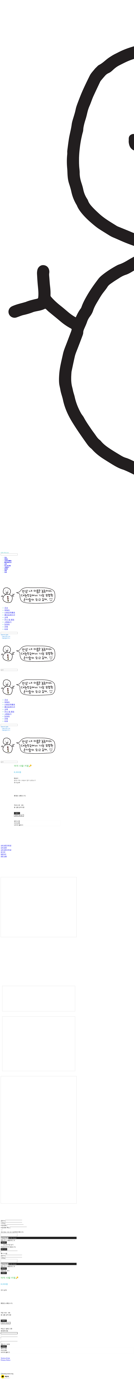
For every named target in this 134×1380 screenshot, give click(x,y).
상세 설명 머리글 (6, 845)
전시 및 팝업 (7, 565)
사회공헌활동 (7, 560)
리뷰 (5, 572)
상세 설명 (4, 848)
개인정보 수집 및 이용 (7, 1232)
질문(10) (3, 854)
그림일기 (6, 567)
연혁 (5, 570)
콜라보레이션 (7, 562)
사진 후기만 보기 (8, 1245)
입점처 (6, 568)
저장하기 (3, 1242)
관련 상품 (4, 856)
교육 (5, 564)
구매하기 (3, 1273)
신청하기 (3, 1346)
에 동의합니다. (12, 1232)
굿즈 (5, 557)
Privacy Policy (5, 1360)
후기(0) (3, 852)
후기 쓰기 (3, 1249)
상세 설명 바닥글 (6, 850)
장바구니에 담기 (5, 1323)
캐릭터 (6, 559)
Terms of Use (5, 1358)
